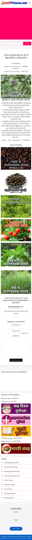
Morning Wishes (9, 498)
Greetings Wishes (9, 493)
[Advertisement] (16, 24)
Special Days (8, 489)
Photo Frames (8, 480)
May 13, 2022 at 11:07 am (16, 308)
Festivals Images (9, 484)
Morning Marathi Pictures (12, 471)
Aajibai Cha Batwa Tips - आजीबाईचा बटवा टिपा (16, 67)
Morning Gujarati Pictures (12, 476)
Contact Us (29, 538)
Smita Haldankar (14, 140)
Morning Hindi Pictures (11, 467)
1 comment (26, 140)
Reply (16, 313)
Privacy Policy (21, 538)
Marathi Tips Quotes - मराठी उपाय (16, 71)
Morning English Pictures (11, 462)
